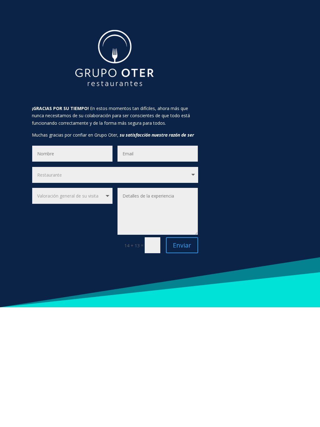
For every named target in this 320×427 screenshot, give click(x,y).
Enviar (182, 245)
